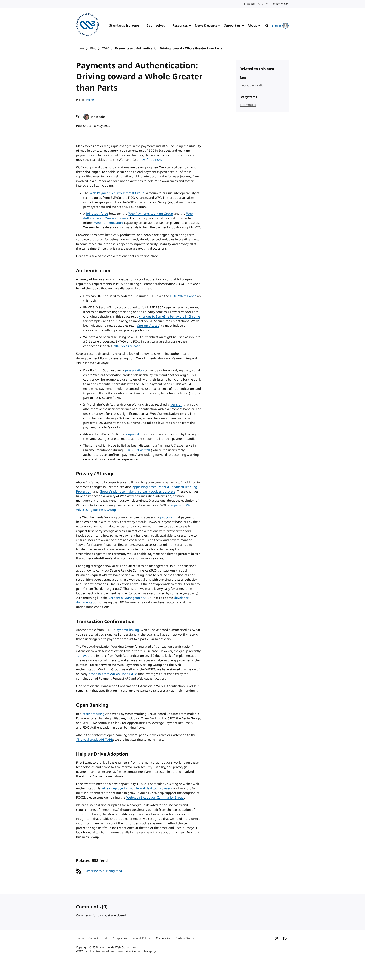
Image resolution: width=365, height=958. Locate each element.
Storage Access (148, 325)
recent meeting (94, 714)
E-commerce (248, 105)
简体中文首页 (281, 4)
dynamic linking (127, 630)
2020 (105, 48)
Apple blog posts (144, 487)
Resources (180, 25)
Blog (93, 48)
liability (89, 951)
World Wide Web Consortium (118, 947)
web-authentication (252, 85)
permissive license (128, 951)
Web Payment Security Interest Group (117, 193)
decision (176, 404)
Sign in (276, 26)
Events (90, 100)
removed (82, 656)
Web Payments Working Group (150, 213)
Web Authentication (108, 223)
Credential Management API (129, 598)
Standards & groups (124, 25)
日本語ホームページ (256, 4)
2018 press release (126, 346)
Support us (232, 25)
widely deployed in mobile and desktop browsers (137, 788)
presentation (134, 370)
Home (80, 48)
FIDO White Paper (183, 296)
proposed (132, 434)
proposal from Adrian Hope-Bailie (113, 674)
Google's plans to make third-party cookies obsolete (137, 491)
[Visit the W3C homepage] (87, 25)
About (252, 25)
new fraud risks (151, 160)
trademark (103, 951)
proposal (166, 517)
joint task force (97, 213)
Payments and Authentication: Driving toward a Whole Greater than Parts (168, 48)
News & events (206, 25)
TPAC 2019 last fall (137, 450)
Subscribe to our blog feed (103, 871)
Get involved (155, 25)
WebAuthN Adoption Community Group (155, 797)
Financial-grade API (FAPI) (94, 739)
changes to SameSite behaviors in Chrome (169, 316)
